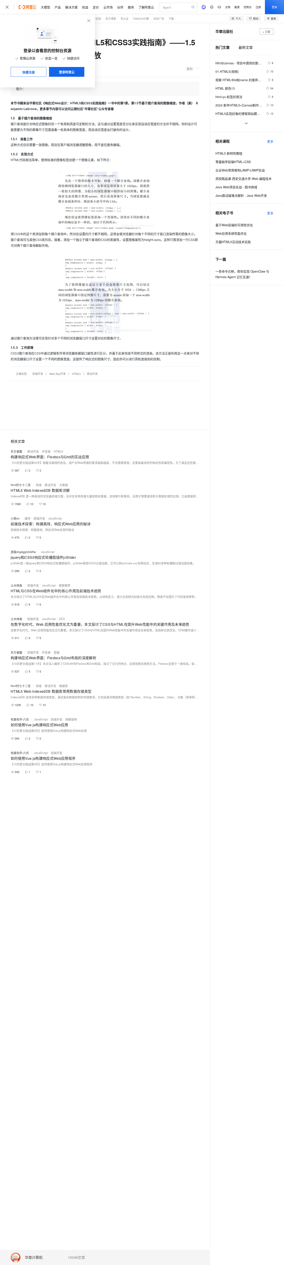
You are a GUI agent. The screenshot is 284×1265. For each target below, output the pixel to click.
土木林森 (16, 585)
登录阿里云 (67, 72)
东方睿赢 (16, 451)
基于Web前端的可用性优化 (234, 225)
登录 (274, 7)
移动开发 (92, 374)
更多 (270, 141)
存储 (38, 485)
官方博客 (110, 18)
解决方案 (71, 7)
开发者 (46, 451)
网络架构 (71, 719)
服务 (131, 7)
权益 (85, 7)
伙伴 (120, 7)
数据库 (63, 686)
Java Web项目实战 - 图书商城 (236, 187)
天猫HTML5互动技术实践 (233, 242)
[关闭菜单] (7, 7)
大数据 (63, 485)
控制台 (248, 7)
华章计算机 (34, 1257)
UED (62, 619)
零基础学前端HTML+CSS (233, 161)
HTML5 (76, 374)
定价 (96, 7)
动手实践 (95, 18)
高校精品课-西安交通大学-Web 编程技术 (243, 178)
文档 (227, 7)
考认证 (124, 18)
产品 (58, 7)
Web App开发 (57, 374)
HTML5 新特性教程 (228, 153)
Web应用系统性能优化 (231, 233)
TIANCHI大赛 (141, 18)
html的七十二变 (21, 485)
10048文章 (76, 1257)
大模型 (45, 7)
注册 (258, 7)
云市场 (108, 7)
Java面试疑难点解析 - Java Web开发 (241, 195)
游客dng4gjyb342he (23, 552)
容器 (56, 652)
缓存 (27, 518)
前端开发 (37, 374)
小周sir (15, 518)
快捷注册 (28, 72)
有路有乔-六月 (20, 719)
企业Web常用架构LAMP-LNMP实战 (240, 170)
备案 (237, 7)
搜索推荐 (64, 585)
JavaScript (55, 518)
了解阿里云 (146, 7)
